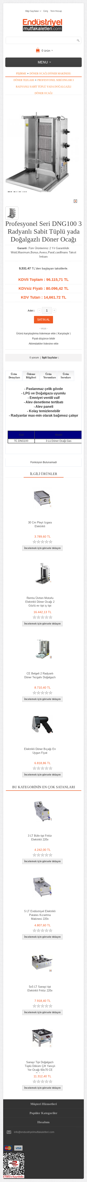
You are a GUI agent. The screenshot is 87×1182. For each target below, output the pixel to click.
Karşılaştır (63, 333)
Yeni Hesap (56, 11)
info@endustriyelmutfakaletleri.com (34, 1132)
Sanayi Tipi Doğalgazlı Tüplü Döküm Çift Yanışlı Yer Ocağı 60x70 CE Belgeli (40, 1068)
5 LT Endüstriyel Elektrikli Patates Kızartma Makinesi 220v (40, 915)
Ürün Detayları (14, 375)
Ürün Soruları (66, 375)
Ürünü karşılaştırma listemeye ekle (36, 333)
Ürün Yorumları (49, 375)
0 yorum (34, 357)
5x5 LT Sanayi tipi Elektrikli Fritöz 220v (40, 988)
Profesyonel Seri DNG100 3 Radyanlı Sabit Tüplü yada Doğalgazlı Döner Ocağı (45, 87)
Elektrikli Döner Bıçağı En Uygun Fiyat (40, 750)
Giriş (45, 11)
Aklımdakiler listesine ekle (43, 343)
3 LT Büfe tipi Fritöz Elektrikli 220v (40, 837)
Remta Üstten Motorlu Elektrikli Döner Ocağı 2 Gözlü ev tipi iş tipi (39, 601)
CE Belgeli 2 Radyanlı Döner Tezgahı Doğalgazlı (40, 675)
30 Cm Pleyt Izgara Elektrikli (40, 524)
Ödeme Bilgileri (31, 375)
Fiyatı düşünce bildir (43, 338)
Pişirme (21, 73)
